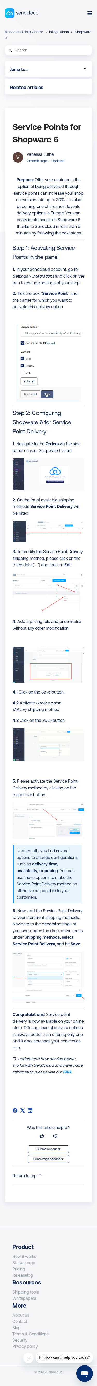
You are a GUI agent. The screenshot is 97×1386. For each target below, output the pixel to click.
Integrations (59, 32)
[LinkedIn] (30, 1110)
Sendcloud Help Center (24, 32)
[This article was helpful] (42, 1136)
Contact (19, 1321)
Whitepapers (24, 1298)
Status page (23, 1262)
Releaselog (22, 1275)
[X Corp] (22, 1110)
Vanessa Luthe (40, 154)
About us (20, 1315)
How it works (24, 1256)
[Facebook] (15, 1110)
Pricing (18, 1269)
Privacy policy (25, 1346)
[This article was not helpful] (55, 1136)
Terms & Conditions (30, 1333)
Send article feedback (48, 1159)
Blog (16, 1327)
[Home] (21, 13)
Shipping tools (25, 1292)
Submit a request (48, 1149)
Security (19, 1340)
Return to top (25, 1175)
